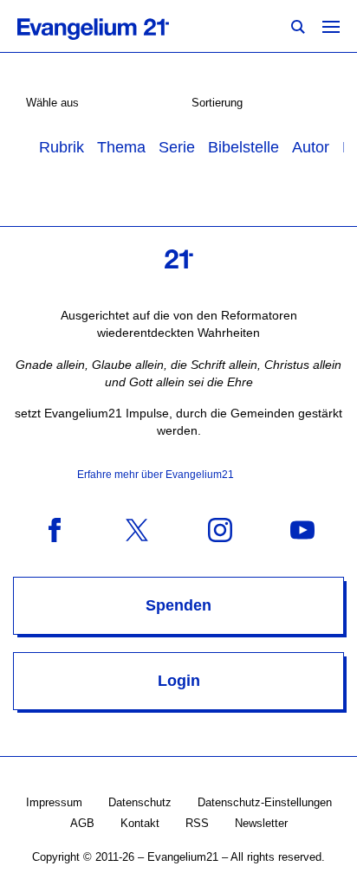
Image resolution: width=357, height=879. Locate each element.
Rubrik (61, 147)
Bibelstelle (243, 147)
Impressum (54, 802)
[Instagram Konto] (220, 528)
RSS (197, 823)
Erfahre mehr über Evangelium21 (155, 475)
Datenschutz (140, 802)
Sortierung (217, 102)
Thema (121, 147)
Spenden (178, 605)
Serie (177, 147)
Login (179, 680)
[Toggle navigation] (331, 26)
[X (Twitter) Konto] (137, 528)
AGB (82, 823)
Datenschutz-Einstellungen (265, 802)
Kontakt (139, 823)
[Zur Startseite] (112, 26)
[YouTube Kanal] (302, 528)
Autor (310, 147)
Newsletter (261, 823)
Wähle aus (52, 102)
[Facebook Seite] (54, 528)
